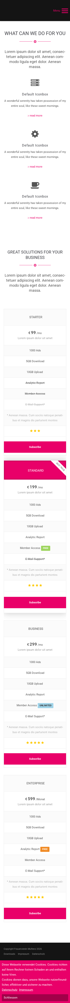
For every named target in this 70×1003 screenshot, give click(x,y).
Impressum (23, 954)
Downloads (9, 954)
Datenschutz (38, 954)
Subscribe (35, 446)
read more (36, 115)
